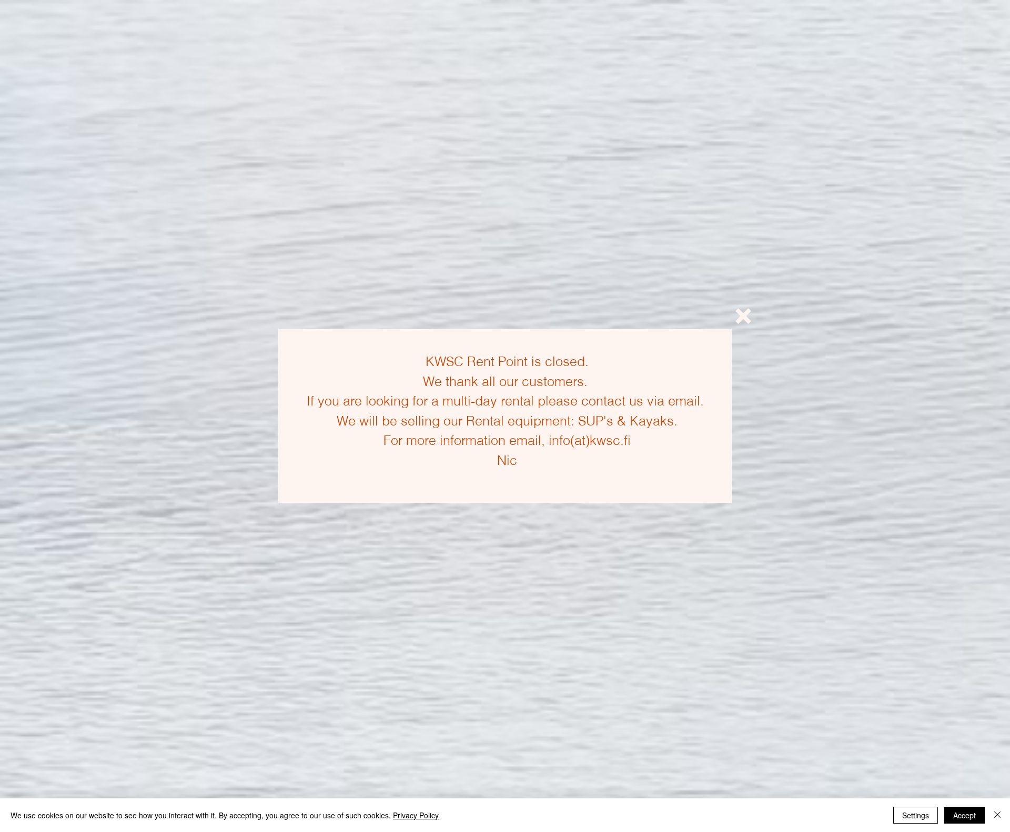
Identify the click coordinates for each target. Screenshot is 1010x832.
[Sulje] (997, 815)
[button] (743, 316)
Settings (915, 815)
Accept (964, 815)
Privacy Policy (416, 815)
